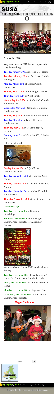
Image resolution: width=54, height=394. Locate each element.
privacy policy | (28, 390)
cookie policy (17, 390)
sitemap (9, 390)
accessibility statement (40, 390)
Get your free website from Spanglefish (40, 2)
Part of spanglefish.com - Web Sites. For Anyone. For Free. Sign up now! (27, 385)
